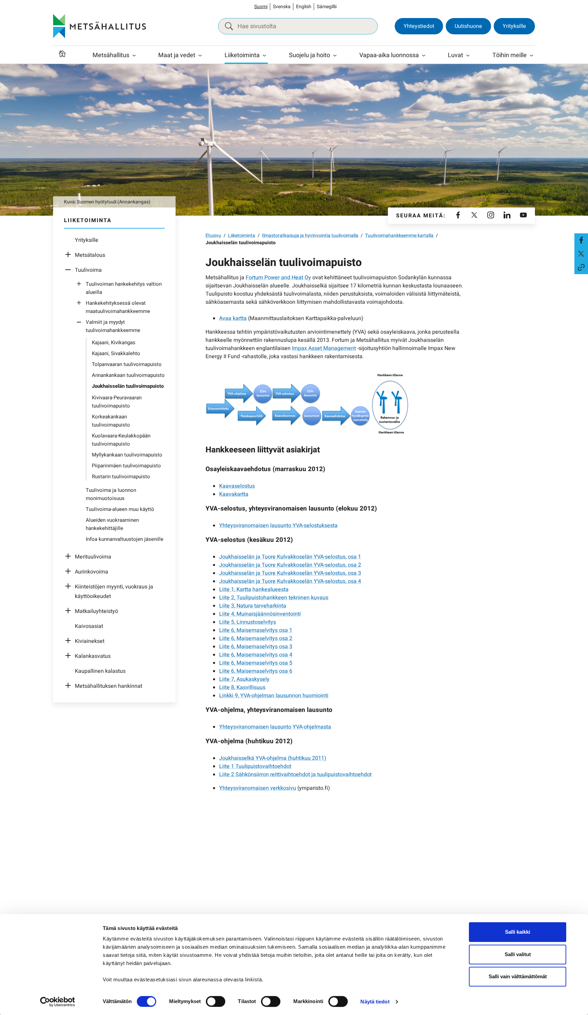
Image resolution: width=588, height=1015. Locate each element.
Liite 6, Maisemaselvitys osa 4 (255, 655)
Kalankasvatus (93, 656)
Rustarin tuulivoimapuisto (121, 476)
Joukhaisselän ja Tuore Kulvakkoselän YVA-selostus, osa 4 (290, 581)
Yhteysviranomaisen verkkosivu (257, 788)
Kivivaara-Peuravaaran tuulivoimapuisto (117, 402)
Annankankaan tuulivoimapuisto (128, 375)
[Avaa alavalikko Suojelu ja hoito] (334, 55)
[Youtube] (523, 215)
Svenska (282, 6)
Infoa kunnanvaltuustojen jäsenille (124, 539)
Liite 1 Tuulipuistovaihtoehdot (255, 766)
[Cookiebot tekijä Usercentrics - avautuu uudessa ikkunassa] (57, 1002)
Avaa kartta (233, 318)
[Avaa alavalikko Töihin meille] (531, 55)
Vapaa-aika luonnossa (389, 55)
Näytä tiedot (374, 1001)
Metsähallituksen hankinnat (108, 686)
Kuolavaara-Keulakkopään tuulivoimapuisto (121, 440)
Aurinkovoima (91, 572)
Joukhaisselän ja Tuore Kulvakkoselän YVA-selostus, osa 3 (290, 573)
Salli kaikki (517, 932)
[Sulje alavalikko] (70, 270)
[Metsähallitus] (99, 26)
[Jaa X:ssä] (581, 254)
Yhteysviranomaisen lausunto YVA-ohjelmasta (275, 727)
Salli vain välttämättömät (518, 976)
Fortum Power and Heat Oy (278, 277)
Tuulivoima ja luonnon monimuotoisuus (111, 494)
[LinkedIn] (507, 215)
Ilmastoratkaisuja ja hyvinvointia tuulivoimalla (310, 235)
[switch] (215, 1001)
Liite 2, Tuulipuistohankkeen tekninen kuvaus (273, 598)
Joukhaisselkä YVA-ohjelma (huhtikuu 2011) (272, 758)
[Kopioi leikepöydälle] (581, 267)
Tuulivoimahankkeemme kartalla (399, 235)
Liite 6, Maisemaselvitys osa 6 (255, 671)
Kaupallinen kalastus (100, 671)
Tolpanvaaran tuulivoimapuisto (127, 364)
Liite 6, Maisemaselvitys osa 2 (255, 638)
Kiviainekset (89, 641)
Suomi (260, 6)
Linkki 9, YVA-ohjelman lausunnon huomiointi (273, 696)
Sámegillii (327, 6)
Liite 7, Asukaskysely (244, 679)
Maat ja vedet (176, 55)
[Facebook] (458, 215)
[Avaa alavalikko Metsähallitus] (134, 55)
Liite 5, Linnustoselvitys (247, 622)
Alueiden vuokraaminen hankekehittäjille (112, 524)
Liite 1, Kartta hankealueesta (254, 589)
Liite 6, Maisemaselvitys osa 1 (255, 630)
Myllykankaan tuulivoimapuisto (127, 455)
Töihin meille (509, 55)
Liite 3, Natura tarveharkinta (252, 606)
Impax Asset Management (324, 348)
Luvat (455, 55)
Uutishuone (468, 26)
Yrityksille (514, 26)
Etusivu (213, 235)
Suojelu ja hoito (309, 55)
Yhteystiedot (419, 26)
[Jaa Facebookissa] (581, 240)
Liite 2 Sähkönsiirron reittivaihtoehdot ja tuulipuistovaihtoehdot (295, 774)
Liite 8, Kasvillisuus (242, 687)
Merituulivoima (93, 557)
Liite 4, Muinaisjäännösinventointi (260, 614)
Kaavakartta (233, 494)
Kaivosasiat (89, 626)
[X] (474, 215)
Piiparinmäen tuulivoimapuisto (126, 465)
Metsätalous (90, 255)
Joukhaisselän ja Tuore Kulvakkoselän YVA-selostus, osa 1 (290, 557)
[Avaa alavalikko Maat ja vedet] (200, 55)
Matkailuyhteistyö (96, 611)
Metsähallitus (111, 55)
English (303, 6)
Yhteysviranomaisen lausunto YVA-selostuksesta (278, 525)
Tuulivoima (88, 270)
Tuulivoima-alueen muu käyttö (120, 509)
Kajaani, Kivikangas (113, 342)
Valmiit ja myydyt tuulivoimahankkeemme (113, 326)
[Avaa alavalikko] (70, 255)
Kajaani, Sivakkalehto (116, 353)
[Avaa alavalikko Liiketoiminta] (264, 55)
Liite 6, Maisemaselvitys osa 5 (255, 663)
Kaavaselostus (237, 486)
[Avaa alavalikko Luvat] (467, 55)
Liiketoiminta (242, 55)
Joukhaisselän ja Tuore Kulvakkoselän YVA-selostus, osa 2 (290, 565)
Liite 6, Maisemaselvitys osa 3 (255, 647)
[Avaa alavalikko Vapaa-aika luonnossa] (423, 55)
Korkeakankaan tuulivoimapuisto (111, 421)
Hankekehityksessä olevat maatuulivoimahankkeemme (118, 307)
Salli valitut (518, 954)
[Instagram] (491, 215)
